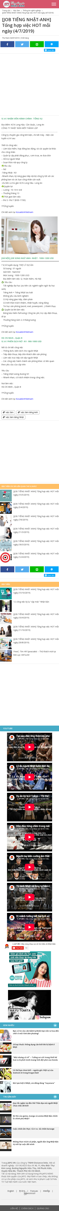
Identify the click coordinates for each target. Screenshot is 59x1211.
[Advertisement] (29, 84)
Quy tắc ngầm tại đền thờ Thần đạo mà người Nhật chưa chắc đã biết (35, 1104)
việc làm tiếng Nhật (15, 417)
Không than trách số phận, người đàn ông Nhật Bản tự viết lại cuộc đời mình (35, 1143)
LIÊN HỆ (14, 1208)
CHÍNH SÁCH (27, 1208)
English (10, 1191)
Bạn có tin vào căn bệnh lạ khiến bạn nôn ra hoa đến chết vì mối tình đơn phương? (36, 1032)
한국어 (22, 1191)
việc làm (9, 412)
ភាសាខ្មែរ (46, 1191)
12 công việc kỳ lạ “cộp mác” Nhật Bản (31, 601)
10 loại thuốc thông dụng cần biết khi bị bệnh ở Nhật (34, 1045)
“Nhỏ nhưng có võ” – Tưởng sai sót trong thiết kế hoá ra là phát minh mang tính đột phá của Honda (35, 1058)
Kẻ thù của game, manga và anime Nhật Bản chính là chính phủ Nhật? (35, 1117)
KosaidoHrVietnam (24, 212)
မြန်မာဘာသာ (29, 1193)
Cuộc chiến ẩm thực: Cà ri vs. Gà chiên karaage (33, 1129)
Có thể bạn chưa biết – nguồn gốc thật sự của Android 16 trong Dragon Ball (33, 1071)
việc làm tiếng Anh (29, 412)
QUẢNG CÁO (43, 1208)
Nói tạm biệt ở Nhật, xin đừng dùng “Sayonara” (34, 1083)
